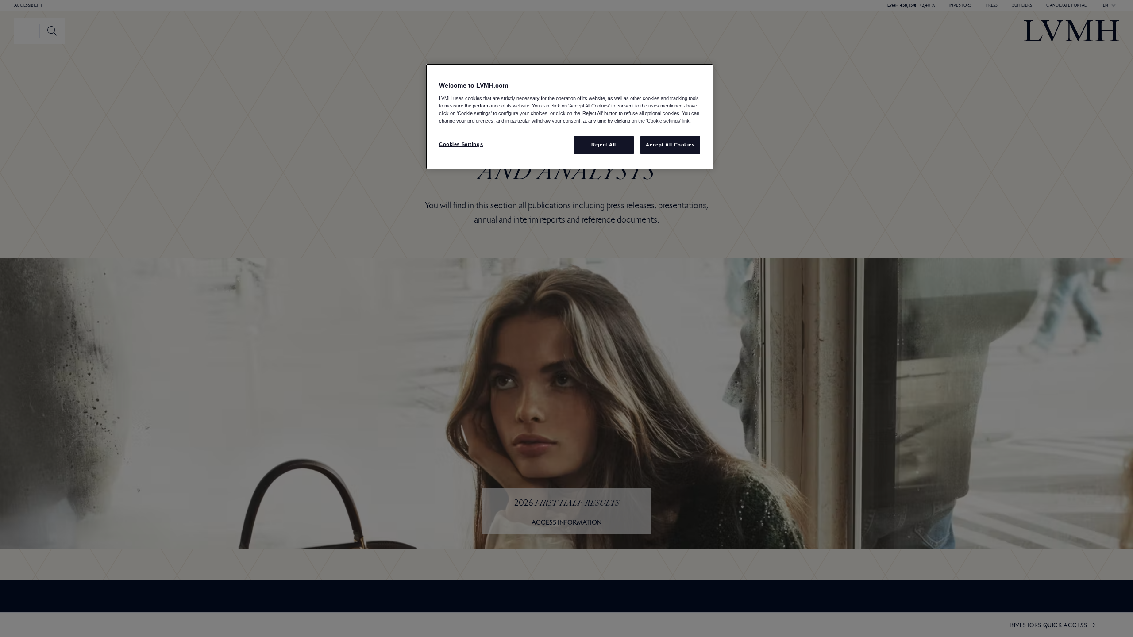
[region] (569, 116)
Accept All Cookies (670, 144)
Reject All (603, 144)
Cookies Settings (461, 144)
